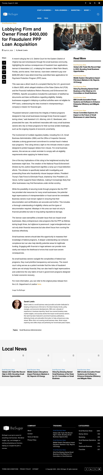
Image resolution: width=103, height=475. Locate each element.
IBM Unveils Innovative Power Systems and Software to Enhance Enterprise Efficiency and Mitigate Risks (86, 102)
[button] (98, 14)
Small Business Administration (31, 330)
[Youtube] (99, 3)
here (39, 284)
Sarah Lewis (23, 50)
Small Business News (9, 23)
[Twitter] (94, 3)
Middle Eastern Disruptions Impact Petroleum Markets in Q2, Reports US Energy (86, 80)
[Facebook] (85, 3)
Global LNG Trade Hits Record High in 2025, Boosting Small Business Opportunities (87, 69)
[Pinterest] (4, 72)
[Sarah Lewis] (17, 312)
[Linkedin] (90, 3)
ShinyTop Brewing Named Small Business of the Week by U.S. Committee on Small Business (85, 90)
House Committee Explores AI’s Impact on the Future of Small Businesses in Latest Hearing (85, 114)
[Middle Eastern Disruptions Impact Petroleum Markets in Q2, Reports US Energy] (39, 360)
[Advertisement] (51, 401)
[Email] (4, 82)
